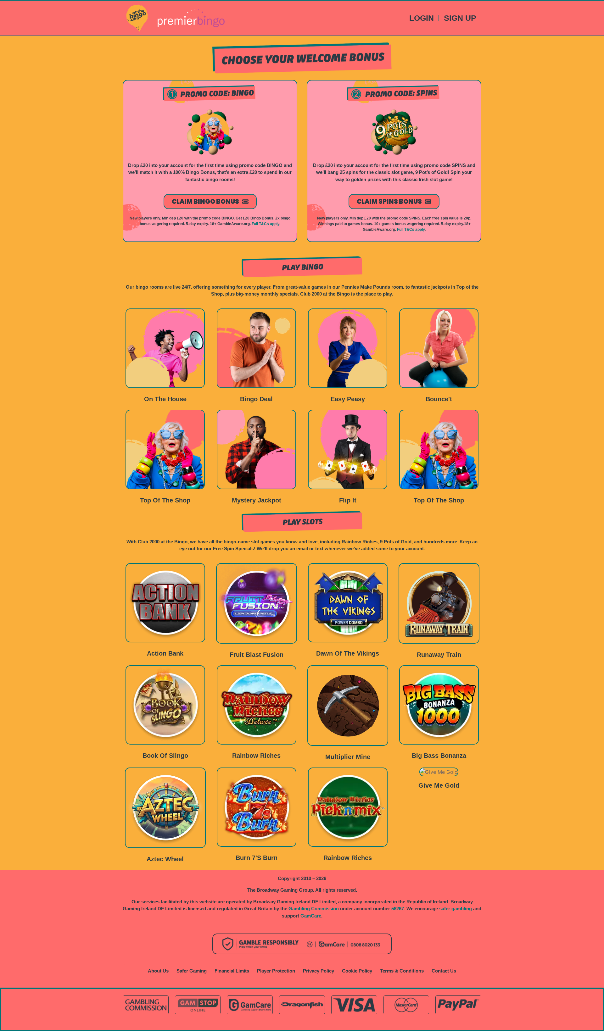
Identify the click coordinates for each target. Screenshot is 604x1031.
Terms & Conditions (402, 970)
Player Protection (276, 970)
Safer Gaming (191, 970)
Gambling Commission (313, 908)
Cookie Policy (357, 970)
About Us (158, 970)
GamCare (310, 915)
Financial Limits (232, 970)
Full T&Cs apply (265, 224)
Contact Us (444, 970)
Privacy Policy (318, 970)
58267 (397, 908)
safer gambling (455, 908)
